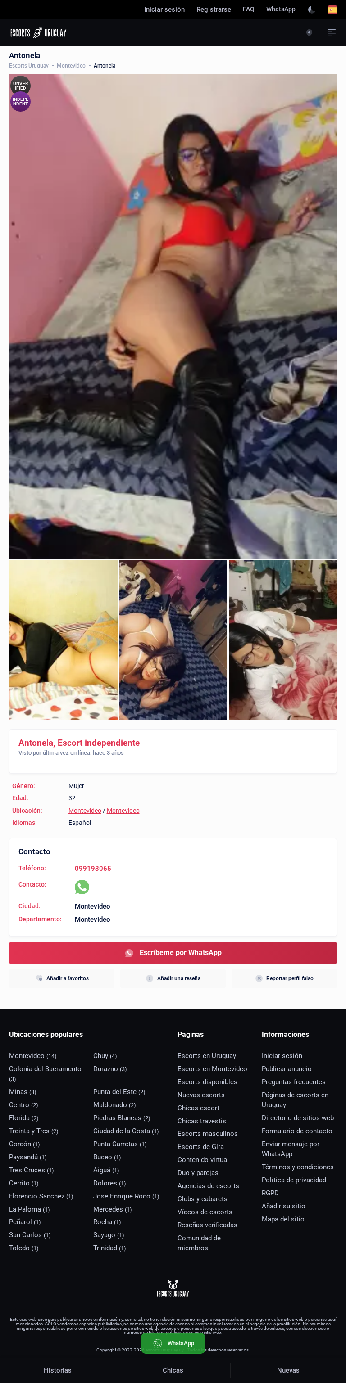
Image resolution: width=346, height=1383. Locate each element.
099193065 (93, 869)
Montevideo (71, 66)
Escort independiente (99, 743)
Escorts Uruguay (29, 66)
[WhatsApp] (82, 887)
